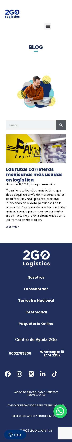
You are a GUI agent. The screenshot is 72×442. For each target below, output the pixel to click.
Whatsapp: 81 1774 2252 (52, 353)
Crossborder (36, 288)
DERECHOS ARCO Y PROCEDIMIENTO (36, 416)
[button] (47, 26)
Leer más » (12, 226)
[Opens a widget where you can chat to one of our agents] (15, 435)
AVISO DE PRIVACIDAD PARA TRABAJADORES (36, 405)
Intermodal (36, 312)
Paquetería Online (36, 323)
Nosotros (36, 277)
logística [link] (31, 190)
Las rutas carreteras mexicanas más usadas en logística (34, 174)
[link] (31, 190)
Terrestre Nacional (36, 300)
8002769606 (20, 353)
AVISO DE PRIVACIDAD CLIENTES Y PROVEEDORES (36, 393)
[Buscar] (61, 125)
